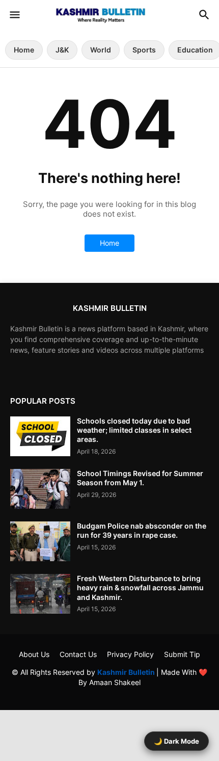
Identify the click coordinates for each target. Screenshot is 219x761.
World (100, 49)
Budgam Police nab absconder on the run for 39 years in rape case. (141, 530)
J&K (62, 49)
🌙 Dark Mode (176, 741)
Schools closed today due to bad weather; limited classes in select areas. (134, 429)
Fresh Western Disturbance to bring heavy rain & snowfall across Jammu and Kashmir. (140, 587)
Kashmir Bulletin (126, 672)
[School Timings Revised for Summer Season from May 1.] (40, 489)
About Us (34, 654)
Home (24, 49)
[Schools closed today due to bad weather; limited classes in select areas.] (40, 436)
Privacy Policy (130, 654)
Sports (144, 49)
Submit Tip (182, 654)
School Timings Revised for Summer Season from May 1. (140, 478)
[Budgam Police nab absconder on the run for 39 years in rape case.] (40, 541)
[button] (14, 15)
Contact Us (78, 654)
